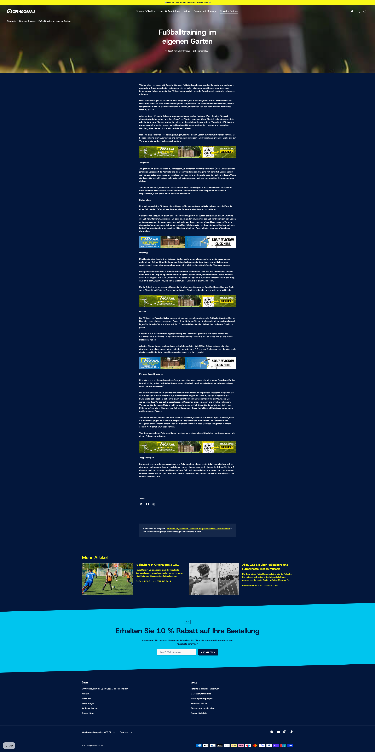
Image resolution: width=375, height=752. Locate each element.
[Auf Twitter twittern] (141, 504)
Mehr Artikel (95, 557)
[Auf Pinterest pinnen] (154, 504)
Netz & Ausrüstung (170, 11)
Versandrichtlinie (199, 703)
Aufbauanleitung (90, 708)
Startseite (11, 21)
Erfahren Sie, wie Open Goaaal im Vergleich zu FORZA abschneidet (198, 528)
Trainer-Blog (88, 713)
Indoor (187, 11)
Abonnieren (208, 652)
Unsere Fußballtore (146, 11)
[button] (358, 11)
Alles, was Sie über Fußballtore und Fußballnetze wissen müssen (265, 567)
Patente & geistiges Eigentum (205, 688)
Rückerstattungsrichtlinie (202, 708)
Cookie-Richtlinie (199, 713)
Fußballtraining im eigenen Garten (54, 21)
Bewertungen (88, 703)
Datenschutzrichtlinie (201, 693)
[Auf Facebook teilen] (147, 504)
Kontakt (85, 693)
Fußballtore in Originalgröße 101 (157, 565)
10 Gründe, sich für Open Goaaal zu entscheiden (105, 688)
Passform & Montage (205, 11)
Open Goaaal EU (96, 745)
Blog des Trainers (229, 11)
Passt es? (86, 698)
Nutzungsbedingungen (202, 698)
